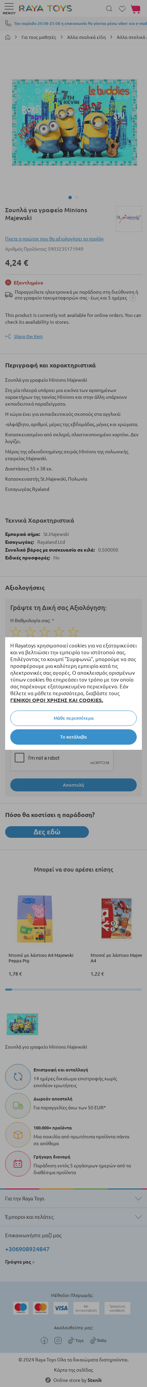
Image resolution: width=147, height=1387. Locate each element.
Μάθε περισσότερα (74, 718)
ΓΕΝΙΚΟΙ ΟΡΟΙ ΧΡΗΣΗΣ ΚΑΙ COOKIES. (56, 700)
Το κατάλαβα (73, 736)
